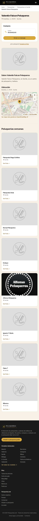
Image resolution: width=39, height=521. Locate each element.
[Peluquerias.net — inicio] (10, 2)
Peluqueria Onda (8, 193)
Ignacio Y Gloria (8, 333)
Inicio (3, 7)
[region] (19, 103)
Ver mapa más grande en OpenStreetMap (13, 117)
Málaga (3, 457)
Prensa (3, 497)
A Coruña (4, 459)
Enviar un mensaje (19, 38)
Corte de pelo (5, 476)
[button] (35, 95)
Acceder (4, 505)
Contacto (27, 515)
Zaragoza (23, 451)
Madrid (3, 449)
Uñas (2, 481)
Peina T (5, 368)
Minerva (5, 403)
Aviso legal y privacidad (16, 515)
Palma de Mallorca (25, 459)
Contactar (4, 500)
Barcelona (23, 449)
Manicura (4, 483)
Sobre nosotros (5, 495)
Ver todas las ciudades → (9, 465)
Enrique (5, 263)
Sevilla (3, 454)
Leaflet (26, 114)
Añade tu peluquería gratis (11, 439)
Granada (22, 462)
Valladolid (4, 462)
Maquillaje (4, 478)
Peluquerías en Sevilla (23, 7)
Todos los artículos (6, 473)
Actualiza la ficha (24, 44)
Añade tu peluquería (7, 502)
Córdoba (22, 457)
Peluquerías (10, 7)
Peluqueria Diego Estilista (11, 157)
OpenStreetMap (33, 114)
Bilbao (22, 454)
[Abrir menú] (36, 2)
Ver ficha (5, 163)
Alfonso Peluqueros (9, 298)
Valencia (3, 451)
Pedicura (4, 486)
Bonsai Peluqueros (9, 228)
